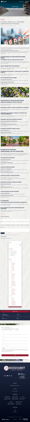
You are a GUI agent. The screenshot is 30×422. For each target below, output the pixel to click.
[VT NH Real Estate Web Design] (23, 419)
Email (1, 221)
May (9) (13, 267)
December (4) (14, 305)
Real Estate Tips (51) (12, 254)
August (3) (13, 270)
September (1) (14, 282)
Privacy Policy (12, 357)
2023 (11, 295)
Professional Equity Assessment (6, 315)
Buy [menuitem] (15, 409)
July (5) (13, 269)
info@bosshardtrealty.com (15, 385)
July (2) (13, 280)
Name (1, 218)
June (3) (13, 268)
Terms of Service (16, 357)
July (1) (13, 299)
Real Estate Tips (3, 214)
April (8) (13, 292)
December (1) (14, 285)
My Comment (2, 227)
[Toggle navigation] (28, 1)
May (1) (13, 297)
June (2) (13, 298)
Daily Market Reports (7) (13, 253)
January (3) (13, 273)
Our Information (21, 1)
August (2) (13, 281)
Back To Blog (2, 19)
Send (15, 355)
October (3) (13, 283)
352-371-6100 (15, 391)
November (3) (14, 284)
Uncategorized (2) (12, 255)
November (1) (14, 294)
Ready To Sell (15, 311)
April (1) (13, 266)
